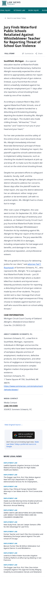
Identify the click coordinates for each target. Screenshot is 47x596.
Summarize (29, 53)
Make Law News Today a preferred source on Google (22, 444)
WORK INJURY (33, 10)
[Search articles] (44, 3)
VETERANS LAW (19, 10)
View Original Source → (14, 425)
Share (40, 53)
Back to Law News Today (16, 18)
